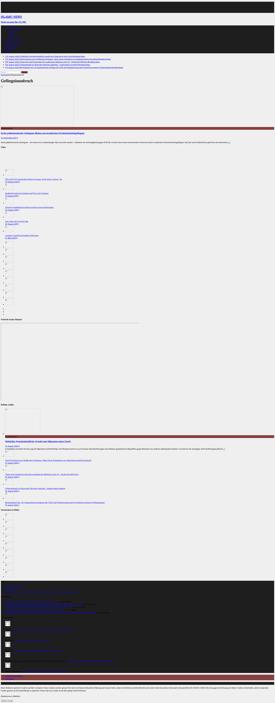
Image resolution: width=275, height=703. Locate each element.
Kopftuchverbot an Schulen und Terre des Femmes (27, 193)
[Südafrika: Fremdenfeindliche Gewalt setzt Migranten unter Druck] (9, 247)
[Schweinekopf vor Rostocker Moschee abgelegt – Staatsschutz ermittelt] (9, 268)
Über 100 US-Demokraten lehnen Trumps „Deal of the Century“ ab (33, 179)
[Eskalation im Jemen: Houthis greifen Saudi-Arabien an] (9, 297)
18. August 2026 (11, 477)
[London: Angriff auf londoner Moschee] (9, 231)
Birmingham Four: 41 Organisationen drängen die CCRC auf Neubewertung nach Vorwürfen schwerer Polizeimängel (55, 502)
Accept (10, 701)
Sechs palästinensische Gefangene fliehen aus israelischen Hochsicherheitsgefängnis (42, 133)
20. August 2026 (11, 446)
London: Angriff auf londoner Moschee (22, 235)
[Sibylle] (7, 646)
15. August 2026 (11, 505)
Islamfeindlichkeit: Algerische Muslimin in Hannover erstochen (37, 650)
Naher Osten (14, 38)
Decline (4, 701)
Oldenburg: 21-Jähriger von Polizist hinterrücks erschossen (46, 671)
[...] (224, 449)
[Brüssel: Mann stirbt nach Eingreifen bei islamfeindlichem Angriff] (9, 304)
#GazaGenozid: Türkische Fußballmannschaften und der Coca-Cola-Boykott (43, 630)
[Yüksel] (7, 625)
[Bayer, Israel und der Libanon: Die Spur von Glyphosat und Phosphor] (9, 290)
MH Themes (50, 683)
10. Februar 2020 (11, 181)
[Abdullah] (7, 635)
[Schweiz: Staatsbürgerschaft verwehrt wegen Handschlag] (9, 203)
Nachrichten (10, 26)
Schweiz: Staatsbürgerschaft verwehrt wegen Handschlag (29, 207)
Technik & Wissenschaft (14, 43)
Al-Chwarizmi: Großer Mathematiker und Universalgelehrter (91, 661)
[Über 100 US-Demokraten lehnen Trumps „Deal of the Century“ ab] (9, 175)
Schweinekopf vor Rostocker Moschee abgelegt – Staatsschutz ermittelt (35, 488)
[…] (229, 142)
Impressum (9, 589)
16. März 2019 (10, 238)
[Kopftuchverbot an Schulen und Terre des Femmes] (9, 189)
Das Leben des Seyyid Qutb (16, 221)
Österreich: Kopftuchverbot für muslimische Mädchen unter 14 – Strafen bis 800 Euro (42, 474)
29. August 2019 (11, 196)
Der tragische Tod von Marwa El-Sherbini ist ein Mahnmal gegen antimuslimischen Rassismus (42, 591)
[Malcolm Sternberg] (7, 667)
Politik (11, 35)
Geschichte (9, 49)
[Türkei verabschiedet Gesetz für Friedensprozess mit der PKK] (9, 283)
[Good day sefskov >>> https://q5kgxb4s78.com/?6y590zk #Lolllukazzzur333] (7, 656)
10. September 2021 (8, 138)
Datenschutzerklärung (14, 586)
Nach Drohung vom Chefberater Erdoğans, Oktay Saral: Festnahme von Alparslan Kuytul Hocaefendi (48, 460)
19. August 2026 (11, 463)
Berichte (8, 40)
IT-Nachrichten (11, 46)
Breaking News (15, 29)
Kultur (7, 52)
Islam (11, 32)
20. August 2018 (11, 210)
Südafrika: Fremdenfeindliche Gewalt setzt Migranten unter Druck (38, 441)
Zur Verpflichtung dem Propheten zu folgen (32, 640)
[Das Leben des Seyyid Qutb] (9, 217)
